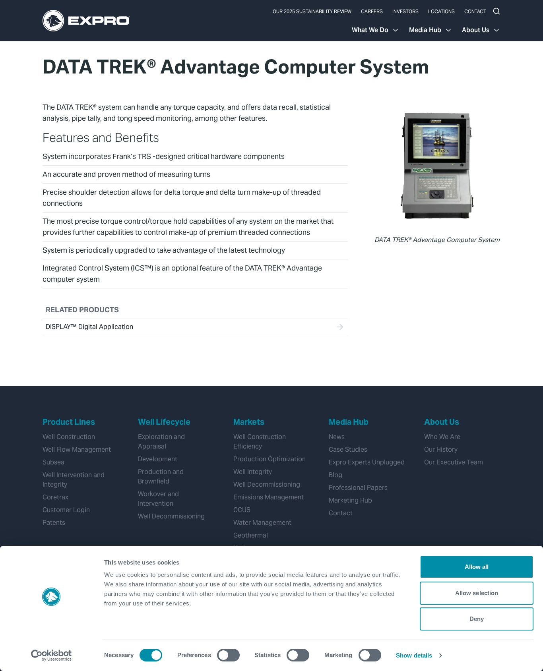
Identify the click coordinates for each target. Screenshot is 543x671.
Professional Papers (358, 487)
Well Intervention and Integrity (74, 480)
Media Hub (425, 30)
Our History (441, 449)
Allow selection (476, 593)
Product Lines (69, 422)
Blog (335, 475)
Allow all (477, 566)
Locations (441, 11)
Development (157, 459)
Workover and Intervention (158, 499)
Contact (475, 11)
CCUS (241, 510)
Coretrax (55, 497)
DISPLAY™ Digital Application (89, 327)
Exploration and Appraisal (161, 442)
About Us (475, 30)
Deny (476, 618)
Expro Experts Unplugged (367, 462)
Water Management (262, 522)
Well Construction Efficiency (259, 442)
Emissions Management (268, 497)
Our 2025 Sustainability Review (312, 11)
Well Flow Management (77, 449)
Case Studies (348, 449)
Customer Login (66, 510)
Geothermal (250, 535)
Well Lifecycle (164, 422)
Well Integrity (252, 472)
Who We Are (442, 437)
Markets (248, 422)
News (337, 437)
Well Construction (69, 437)
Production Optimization (269, 459)
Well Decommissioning (171, 516)
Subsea (53, 462)
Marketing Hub (350, 500)
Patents (54, 522)
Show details (414, 655)
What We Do (370, 30)
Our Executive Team (453, 462)
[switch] (228, 655)
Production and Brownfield (161, 476)
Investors (405, 11)
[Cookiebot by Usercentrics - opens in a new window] (51, 655)
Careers (372, 11)
